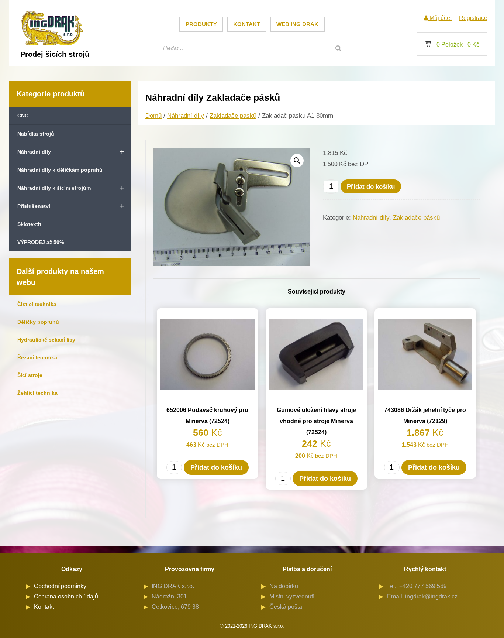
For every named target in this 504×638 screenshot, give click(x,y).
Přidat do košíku (371, 186)
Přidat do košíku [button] (216, 467)
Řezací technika (37, 357)
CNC (22, 116)
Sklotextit (29, 224)
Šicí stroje (29, 375)
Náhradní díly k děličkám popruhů (60, 170)
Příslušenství (70, 206)
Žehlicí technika (37, 393)
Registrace (473, 18)
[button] (297, 160)
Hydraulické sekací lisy (46, 340)
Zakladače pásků (233, 115)
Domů (153, 115)
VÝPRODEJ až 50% (40, 242)
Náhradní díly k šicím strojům (70, 188)
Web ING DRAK (297, 24)
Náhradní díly (70, 152)
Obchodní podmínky (60, 586)
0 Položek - (452, 44)
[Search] (338, 48)
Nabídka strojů (35, 134)
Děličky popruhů (38, 322)
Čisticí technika (36, 304)
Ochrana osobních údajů (66, 596)
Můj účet (440, 18)
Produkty (201, 24)
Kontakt (246, 24)
